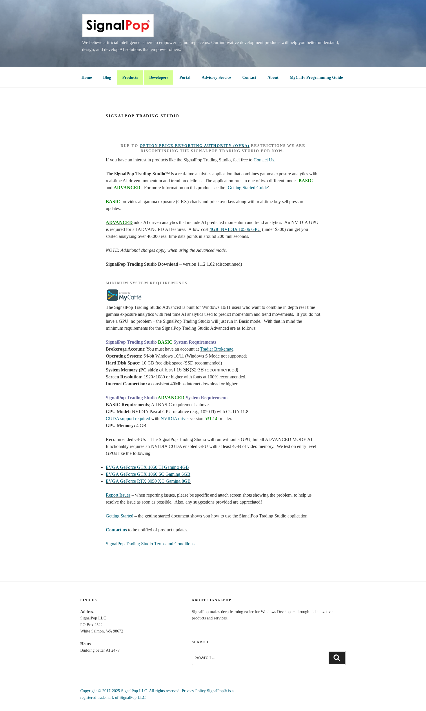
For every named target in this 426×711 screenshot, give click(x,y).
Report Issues (118, 495)
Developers (158, 77)
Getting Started (119, 515)
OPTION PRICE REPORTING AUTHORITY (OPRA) (195, 145)
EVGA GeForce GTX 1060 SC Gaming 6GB (148, 474)
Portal (184, 77)
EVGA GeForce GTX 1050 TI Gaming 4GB (147, 467)
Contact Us (264, 159)
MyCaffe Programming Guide (316, 77)
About (272, 77)
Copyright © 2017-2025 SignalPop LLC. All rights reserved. (130, 691)
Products (130, 77)
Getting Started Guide (248, 187)
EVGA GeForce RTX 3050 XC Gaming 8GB (148, 481)
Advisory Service (216, 77)
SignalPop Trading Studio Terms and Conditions (150, 543)
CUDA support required (128, 418)
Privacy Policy (194, 691)
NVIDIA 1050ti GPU (235, 229)
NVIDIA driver (175, 418)
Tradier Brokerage (216, 349)
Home (86, 77)
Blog (107, 77)
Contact (249, 77)
